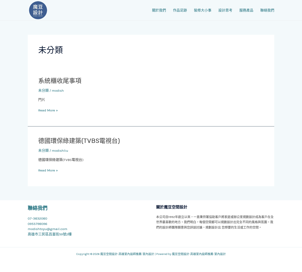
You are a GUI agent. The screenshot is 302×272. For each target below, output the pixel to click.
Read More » (48, 110)
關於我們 (159, 10)
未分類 (43, 90)
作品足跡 (180, 10)
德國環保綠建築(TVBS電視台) (79, 141)
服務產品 (246, 10)
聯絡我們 (267, 10)
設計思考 (225, 10)
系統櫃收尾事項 (59, 80)
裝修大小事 (202, 10)
